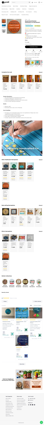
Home (26, 19)
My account (19, 409)
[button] (29, 28)
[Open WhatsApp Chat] (41, 422)
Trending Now (31, 8)
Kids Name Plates (23, 6)
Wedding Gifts (13, 11)
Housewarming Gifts (10, 406)
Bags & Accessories (33, 6)
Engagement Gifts (9, 404)
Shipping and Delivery (21, 403)
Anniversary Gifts (5, 11)
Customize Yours (34, 46)
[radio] (32, 63)
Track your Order (20, 398)
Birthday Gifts (21, 11)
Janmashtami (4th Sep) (6, 6)
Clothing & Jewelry (9, 412)
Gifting (35, 11)
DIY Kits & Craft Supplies (14, 14)
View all (40, 72)
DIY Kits (7, 400)
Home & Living (4, 8)
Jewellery (18, 8)
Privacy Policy (19, 406)
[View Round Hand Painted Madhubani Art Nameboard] (12, 334)
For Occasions (29, 11)
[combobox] (21, 2)
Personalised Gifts (9, 407)
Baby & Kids (12, 8)
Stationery (24, 8)
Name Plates (15, 6)
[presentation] (26, 64)
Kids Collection (9, 409)
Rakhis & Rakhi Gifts (10, 415)
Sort (31, 305)
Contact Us (19, 407)
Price (26, 40)
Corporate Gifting (25, 14)
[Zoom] (14, 26)
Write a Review (38, 301)
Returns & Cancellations (21, 404)
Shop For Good (5, 14)
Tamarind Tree (28, 24)
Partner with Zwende (21, 400)
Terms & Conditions (21, 401)
